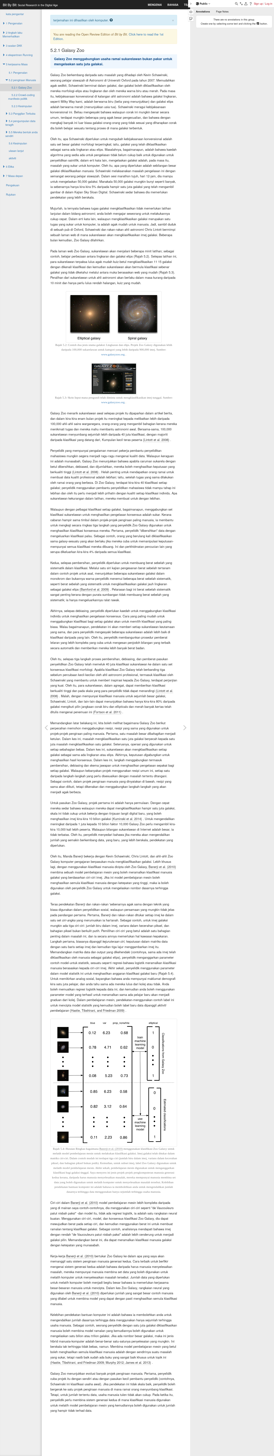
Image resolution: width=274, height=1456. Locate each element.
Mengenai (155, 5)
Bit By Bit (30, 4)
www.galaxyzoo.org (113, 354)
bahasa (172, 5)
